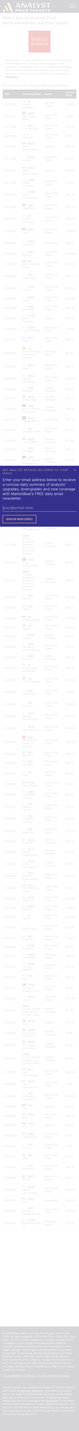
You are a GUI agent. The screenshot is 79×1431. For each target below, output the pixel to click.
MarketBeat (21, 494)
